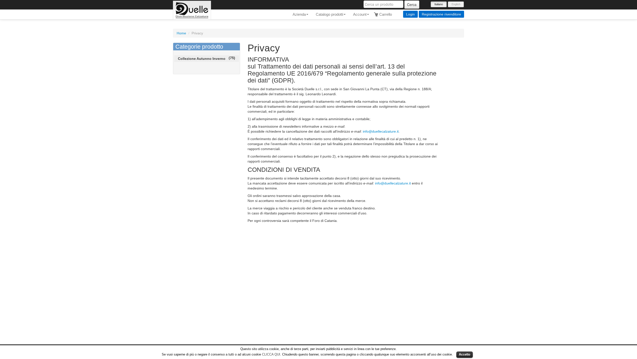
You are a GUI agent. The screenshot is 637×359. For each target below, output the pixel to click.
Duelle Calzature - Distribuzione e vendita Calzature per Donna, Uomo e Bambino (192, 10)
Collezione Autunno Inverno (201, 59)
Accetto (464, 354)
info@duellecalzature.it (381, 131)
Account (360, 14)
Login (410, 14)
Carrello (385, 14)
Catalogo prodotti (329, 14)
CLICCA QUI (271, 354)
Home (181, 33)
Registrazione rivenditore (441, 14)
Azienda (299, 14)
